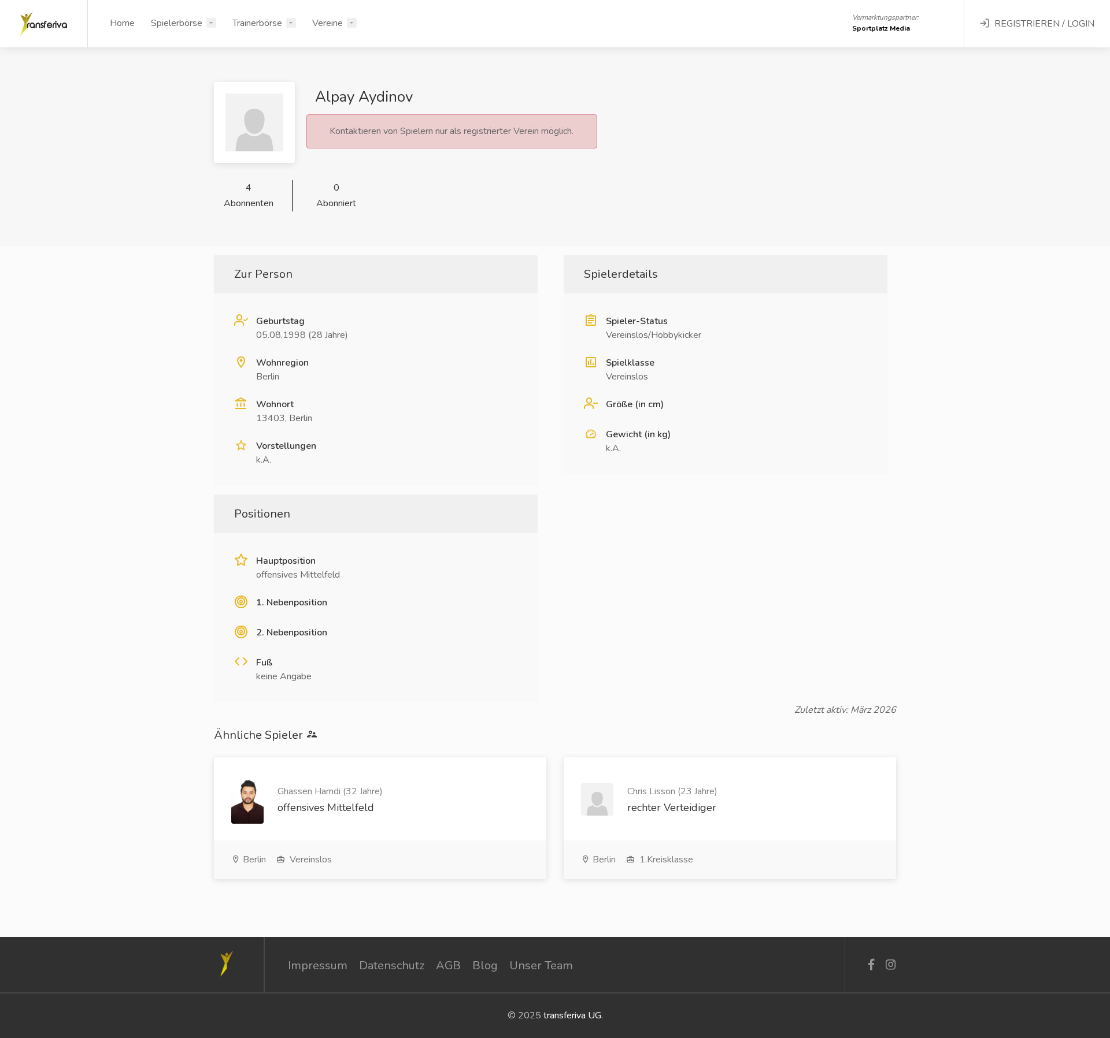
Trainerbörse (257, 23)
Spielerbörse (176, 23)
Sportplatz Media (881, 28)
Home (122, 23)
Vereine (327, 23)
